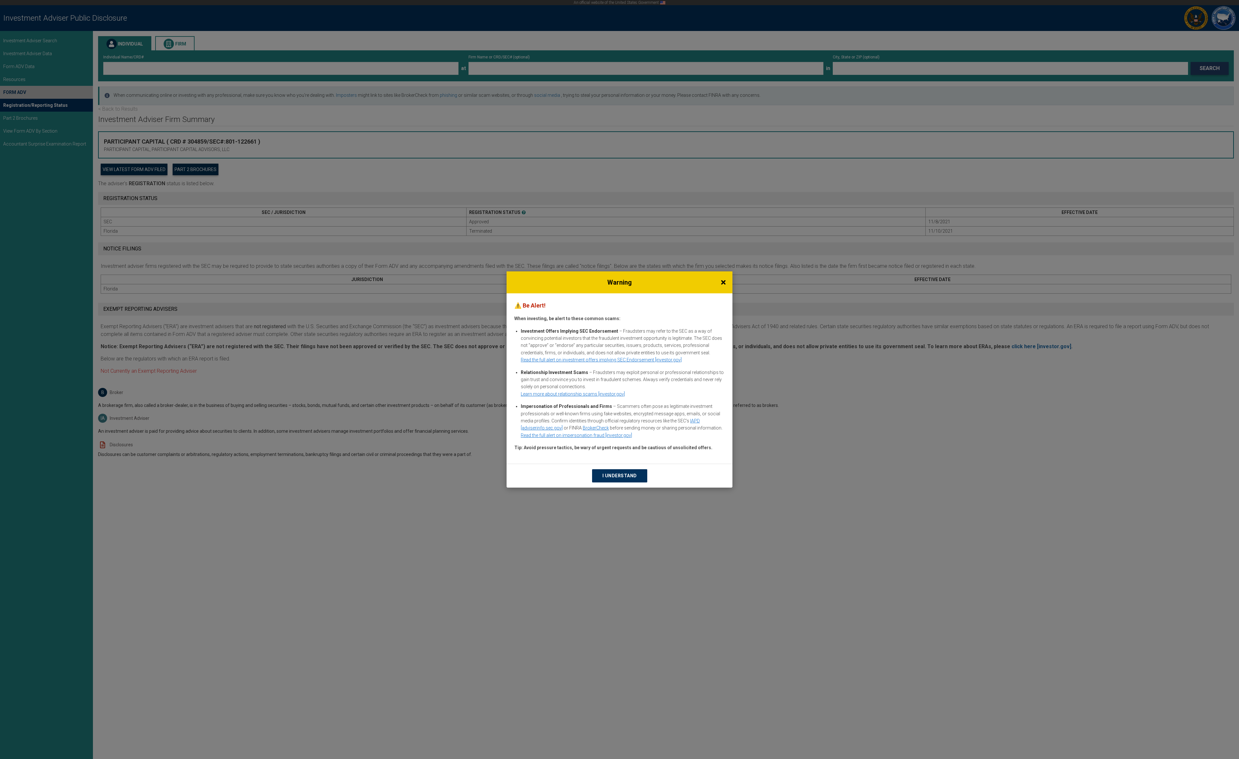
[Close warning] (723, 282)
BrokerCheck (596, 427)
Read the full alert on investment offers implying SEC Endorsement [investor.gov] (601, 359)
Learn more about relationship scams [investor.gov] (573, 394)
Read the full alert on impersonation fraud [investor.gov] (576, 435)
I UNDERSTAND (619, 475)
